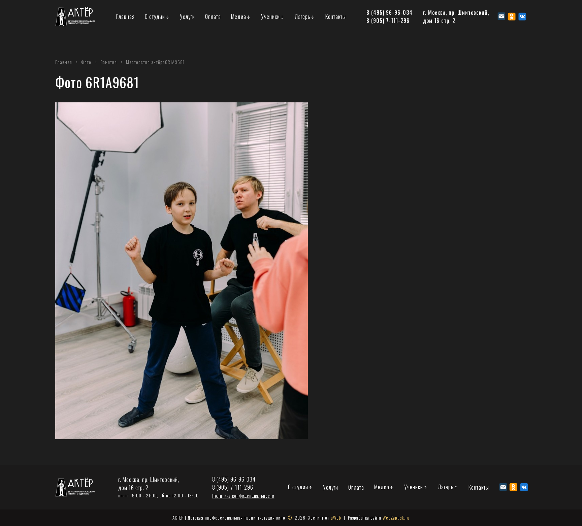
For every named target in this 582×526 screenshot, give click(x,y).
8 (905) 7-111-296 (388, 21)
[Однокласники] (512, 16)
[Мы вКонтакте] (522, 16)
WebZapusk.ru (396, 517)
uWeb (336, 517)
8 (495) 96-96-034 (389, 12)
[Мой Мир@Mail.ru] (501, 16)
